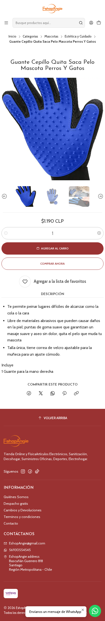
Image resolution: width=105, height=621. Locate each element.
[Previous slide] (5, 196)
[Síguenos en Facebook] (30, 471)
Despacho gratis (16, 503)
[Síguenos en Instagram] (23, 471)
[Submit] (81, 23)
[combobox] (48, 23)
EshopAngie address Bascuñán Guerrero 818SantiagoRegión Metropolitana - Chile (30, 563)
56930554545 (20, 550)
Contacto (11, 523)
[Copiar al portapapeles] (76, 393)
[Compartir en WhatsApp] (53, 393)
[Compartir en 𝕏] (41, 393)
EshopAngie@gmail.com (27, 543)
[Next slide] (100, 196)
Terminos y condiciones (22, 517)
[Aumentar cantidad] (99, 233)
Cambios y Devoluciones (23, 510)
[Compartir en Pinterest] (64, 393)
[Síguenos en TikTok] (37, 471)
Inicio (12, 36)
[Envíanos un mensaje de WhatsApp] (95, 611)
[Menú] (6, 22)
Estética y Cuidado (78, 36)
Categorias (30, 36)
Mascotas (51, 36)
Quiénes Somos (16, 497)
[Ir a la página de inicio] (53, 8)
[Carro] (98, 22)
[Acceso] (91, 22)
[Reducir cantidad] (6, 233)
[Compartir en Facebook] (29, 393)
